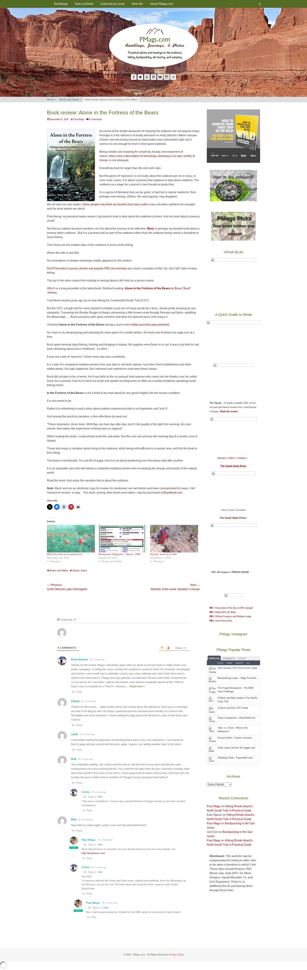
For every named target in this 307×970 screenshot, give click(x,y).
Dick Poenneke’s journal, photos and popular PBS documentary (87, 268)
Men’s (232, 458)
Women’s (222, 458)
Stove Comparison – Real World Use (236, 717)
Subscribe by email (112, 3)
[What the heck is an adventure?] (71, 538)
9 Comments (95, 119)
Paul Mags (78, 119)
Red (100, 796)
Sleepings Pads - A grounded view (235, 757)
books (84, 570)
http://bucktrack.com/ (93, 853)
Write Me (137, 3)
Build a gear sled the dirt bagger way (236, 747)
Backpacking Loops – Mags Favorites (237, 678)
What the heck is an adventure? (65, 554)
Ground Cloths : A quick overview (235, 737)
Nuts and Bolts (84, 3)
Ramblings (61, 3)
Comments (228, 658)
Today (220, 663)
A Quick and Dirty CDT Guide (233, 708)
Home (51, 99)
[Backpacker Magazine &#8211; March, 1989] (122, 538)
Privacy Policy (176, 954)
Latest (242, 658)
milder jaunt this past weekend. (150, 324)
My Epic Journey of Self (163, 554)
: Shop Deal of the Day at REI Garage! (231, 608)
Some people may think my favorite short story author (115, 204)
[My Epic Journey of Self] (174, 538)
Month (239, 663)
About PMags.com (161, 3)
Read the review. (229, 411)
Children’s (242, 458)
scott (74, 734)
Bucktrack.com (173, 492)
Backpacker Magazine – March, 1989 (119, 554)
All (248, 663)
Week (229, 663)
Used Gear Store (220, 620)
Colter (106, 907)
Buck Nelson (79, 659)
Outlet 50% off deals (222, 612)
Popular (214, 658)
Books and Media (70, 99)
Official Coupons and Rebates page (230, 616)
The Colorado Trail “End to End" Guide (237, 668)
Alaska (75, 570)
